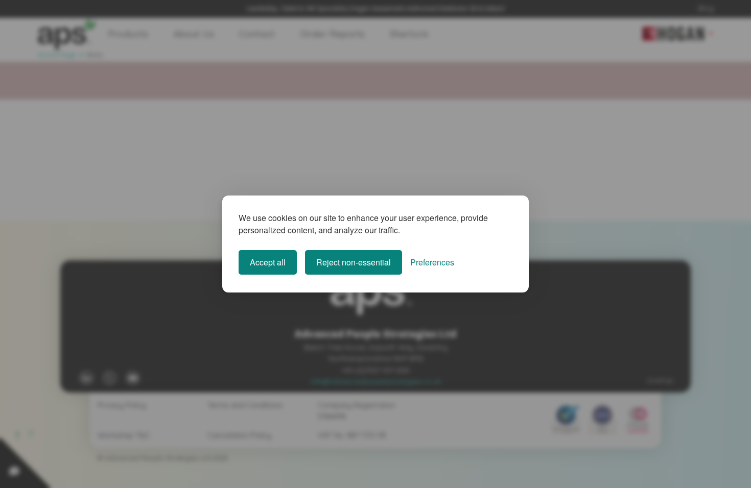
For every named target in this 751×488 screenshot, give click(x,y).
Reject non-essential (353, 262)
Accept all (268, 262)
